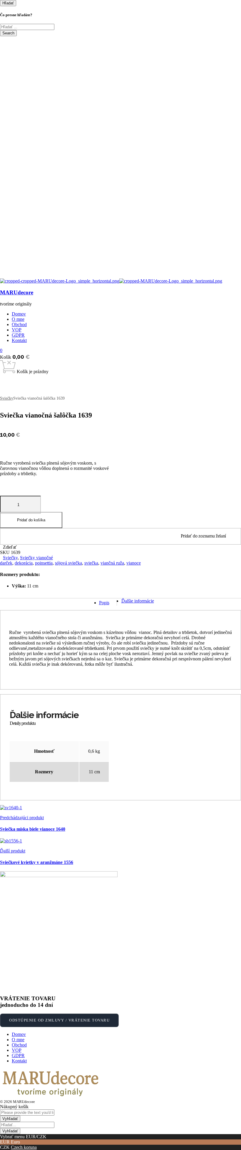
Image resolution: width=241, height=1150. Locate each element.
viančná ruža (112, 562)
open (4, 376)
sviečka (91, 562)
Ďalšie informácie (137, 600)
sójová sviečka (68, 562)
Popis (104, 602)
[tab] (104, 601)
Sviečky (6, 398)
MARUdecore (16, 292)
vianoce (133, 562)
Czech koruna (24, 1147)
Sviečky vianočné (36, 557)
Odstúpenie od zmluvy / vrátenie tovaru (59, 1020)
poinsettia (44, 562)
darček (6, 562)
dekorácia (24, 562)
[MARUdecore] (59, 280)
